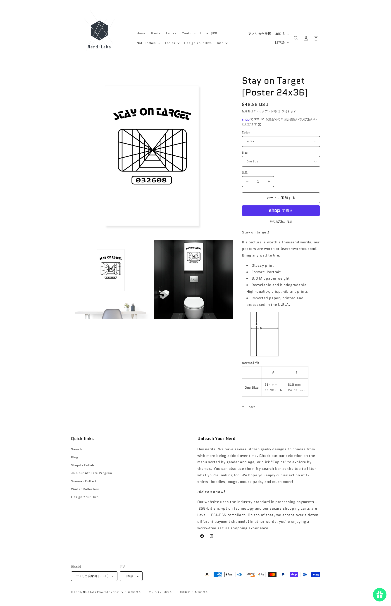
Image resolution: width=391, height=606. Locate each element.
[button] (188, 33)
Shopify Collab (82, 465)
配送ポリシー (203, 592)
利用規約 (185, 592)
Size (245, 152)
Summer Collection (86, 481)
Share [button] (250, 407)
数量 (245, 172)
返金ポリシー (136, 592)
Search (76, 449)
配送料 (246, 111)
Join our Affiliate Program (91, 473)
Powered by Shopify (110, 592)
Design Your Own (85, 497)
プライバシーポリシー (161, 592)
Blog (74, 457)
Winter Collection (85, 489)
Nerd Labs (89, 592)
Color (246, 132)
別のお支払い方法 (281, 221)
